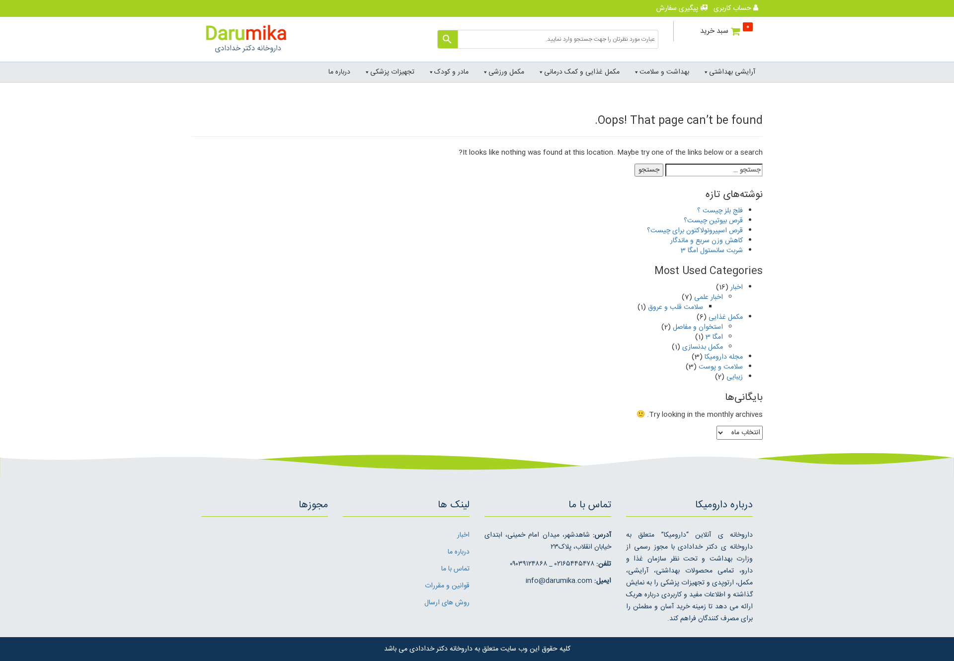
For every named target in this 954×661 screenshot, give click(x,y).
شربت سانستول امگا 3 (712, 251)
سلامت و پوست (721, 367)
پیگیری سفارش (678, 8)
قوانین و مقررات (447, 586)
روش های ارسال (447, 603)
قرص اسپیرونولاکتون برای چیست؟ (695, 231)
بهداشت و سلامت (664, 72)
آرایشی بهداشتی (732, 72)
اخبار (736, 287)
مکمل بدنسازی (702, 347)
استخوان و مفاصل (698, 327)
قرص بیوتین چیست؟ (713, 221)
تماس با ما (455, 569)
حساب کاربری (733, 8)
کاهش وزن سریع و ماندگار (706, 241)
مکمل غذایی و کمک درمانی (582, 72)
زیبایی (734, 377)
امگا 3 (714, 337)
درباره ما (339, 72)
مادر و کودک (451, 72)
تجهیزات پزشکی (392, 72)
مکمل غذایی (726, 317)
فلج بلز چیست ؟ (720, 211)
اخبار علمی (708, 297)
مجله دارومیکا (724, 357)
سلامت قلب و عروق (675, 307)
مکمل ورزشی (506, 72)
